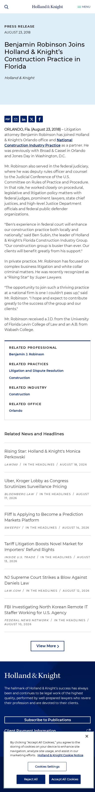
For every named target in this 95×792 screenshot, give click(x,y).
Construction (19, 378)
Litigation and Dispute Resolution (36, 371)
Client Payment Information (30, 731)
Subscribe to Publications (47, 720)
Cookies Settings (47, 766)
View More (46, 646)
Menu (86, 6)
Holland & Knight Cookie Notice (60, 755)
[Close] (87, 736)
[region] (49, 759)
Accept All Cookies (64, 779)
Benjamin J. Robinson (26, 354)
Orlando (15, 411)
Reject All (31, 779)
